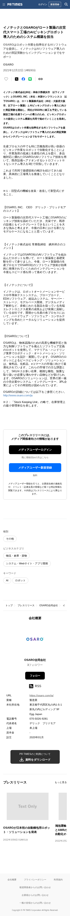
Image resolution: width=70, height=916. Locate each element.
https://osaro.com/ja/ (41, 695)
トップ (9, 605)
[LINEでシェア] (30, 79)
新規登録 (54, 4)
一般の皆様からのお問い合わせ (35, 902)
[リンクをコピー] (40, 79)
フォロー (35, 675)
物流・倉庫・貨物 (16, 555)
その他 (10, 538)
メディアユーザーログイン (35, 449)
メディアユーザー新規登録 (35, 467)
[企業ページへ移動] (35, 640)
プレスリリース (26, 605)
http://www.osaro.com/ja (17, 395)
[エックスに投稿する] (17, 79)
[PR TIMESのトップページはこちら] (14, 4)
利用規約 (58, 879)
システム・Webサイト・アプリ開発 (27, 563)
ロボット (20, 580)
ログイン (42, 4)
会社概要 (11, 879)
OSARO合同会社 (48, 605)
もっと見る (61, 782)
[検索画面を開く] (66, 4)
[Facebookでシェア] (23, 79)
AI (7, 580)
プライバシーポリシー (35, 879)
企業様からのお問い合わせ (35, 895)
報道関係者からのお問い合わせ (35, 887)
